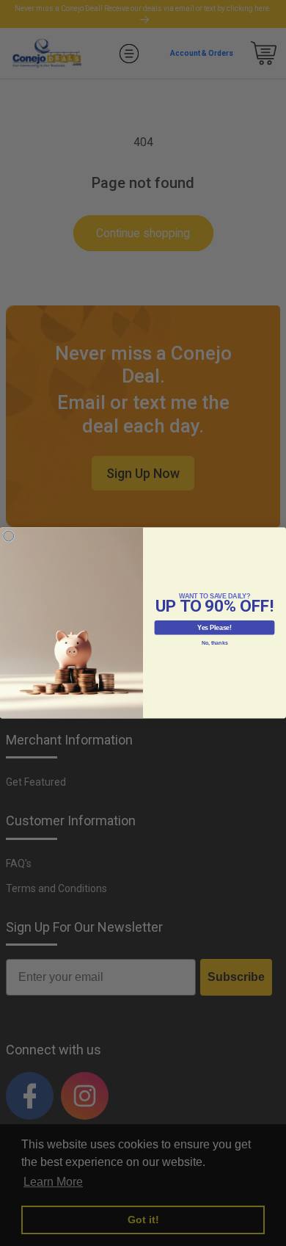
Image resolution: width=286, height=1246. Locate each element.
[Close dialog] (9, 536)
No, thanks (215, 643)
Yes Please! (214, 627)
